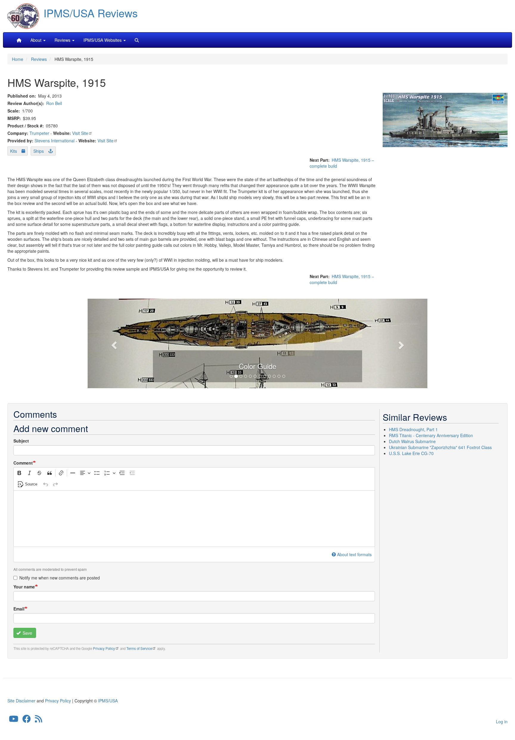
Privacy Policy (104, 648)
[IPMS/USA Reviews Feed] (38, 720)
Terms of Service (139, 648)
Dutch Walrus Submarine (412, 441)
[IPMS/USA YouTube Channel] (13, 720)
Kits (13, 151)
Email (18, 609)
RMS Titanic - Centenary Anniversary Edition (431, 435)
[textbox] (194, 518)
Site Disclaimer (21, 701)
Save (26, 633)
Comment (23, 463)
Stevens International (55, 141)
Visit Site (80, 133)
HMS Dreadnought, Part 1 (413, 429)
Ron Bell (54, 103)
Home (17, 59)
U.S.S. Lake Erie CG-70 (411, 453)
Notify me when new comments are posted (59, 578)
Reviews (39, 59)
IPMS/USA (108, 701)
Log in (502, 721)
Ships (38, 151)
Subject (21, 441)
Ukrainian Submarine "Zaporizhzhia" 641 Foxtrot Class (440, 447)
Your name (24, 587)
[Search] (136, 40)
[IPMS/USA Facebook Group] (26, 720)
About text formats (354, 554)
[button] (257, 343)
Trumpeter (39, 133)
